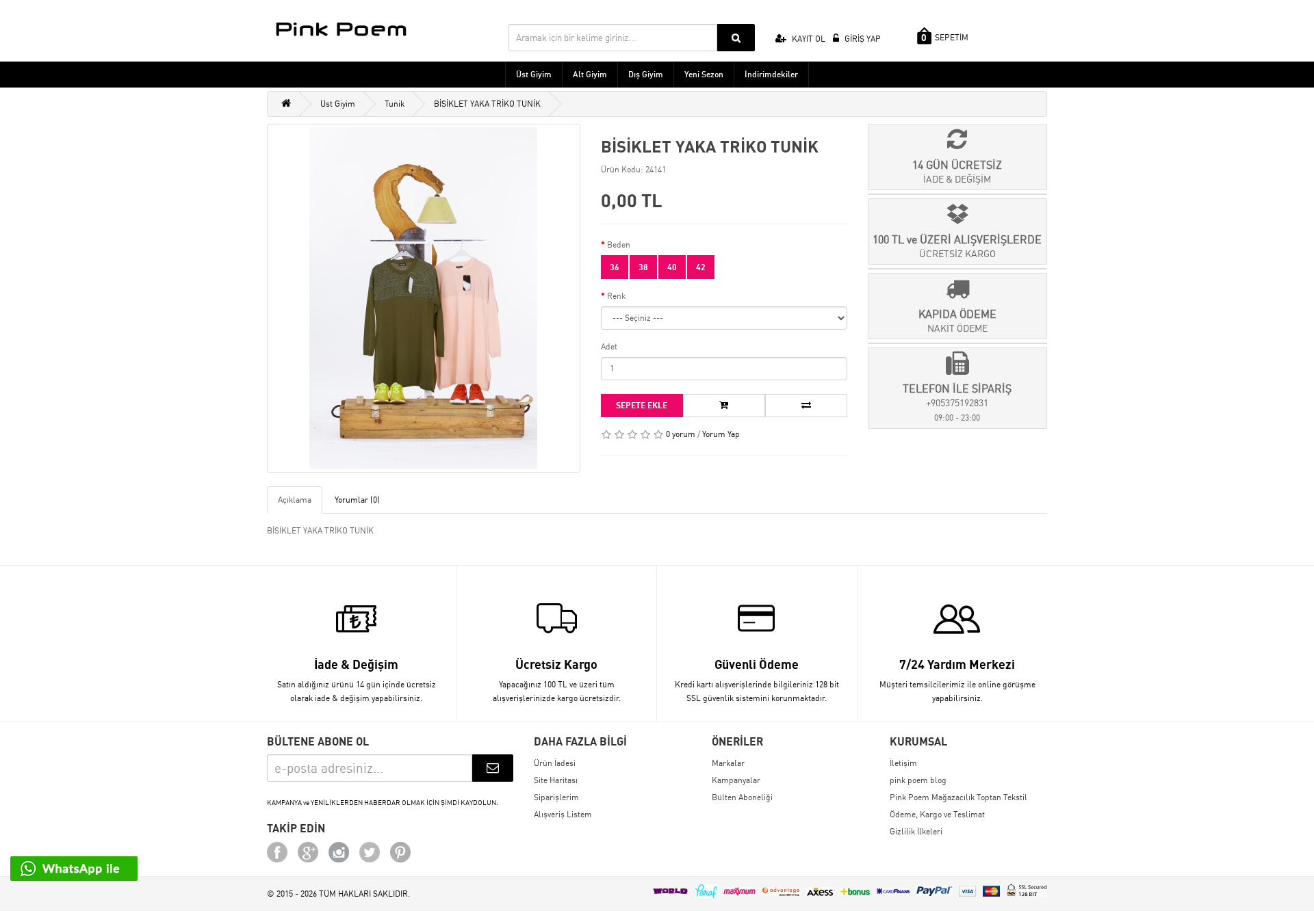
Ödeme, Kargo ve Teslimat (937, 814)
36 (614, 267)
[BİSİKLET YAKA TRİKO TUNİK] (423, 298)
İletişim (903, 763)
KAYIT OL (807, 39)
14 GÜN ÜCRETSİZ (957, 171)
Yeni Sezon (703, 74)
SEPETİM (944, 37)
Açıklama (294, 499)
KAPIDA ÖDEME (957, 320)
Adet (609, 346)
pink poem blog (918, 780)
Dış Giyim (645, 74)
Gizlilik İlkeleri (916, 831)
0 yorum (680, 434)
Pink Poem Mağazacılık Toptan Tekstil (958, 797)
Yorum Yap (721, 434)
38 (643, 267)
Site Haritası (556, 780)
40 (672, 267)
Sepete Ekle (641, 405)
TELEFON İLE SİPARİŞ (957, 402)
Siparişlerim (556, 797)
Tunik (394, 103)
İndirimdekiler (771, 74)
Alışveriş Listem (563, 814)
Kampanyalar (736, 780)
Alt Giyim (590, 74)
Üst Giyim (534, 74)
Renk (616, 296)
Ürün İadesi (555, 763)
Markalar (728, 763)
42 (701, 267)
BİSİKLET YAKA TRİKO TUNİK (487, 103)
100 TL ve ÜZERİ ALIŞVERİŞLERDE (957, 246)
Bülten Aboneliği (742, 797)
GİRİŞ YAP (861, 39)
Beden (618, 244)
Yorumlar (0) (357, 499)
